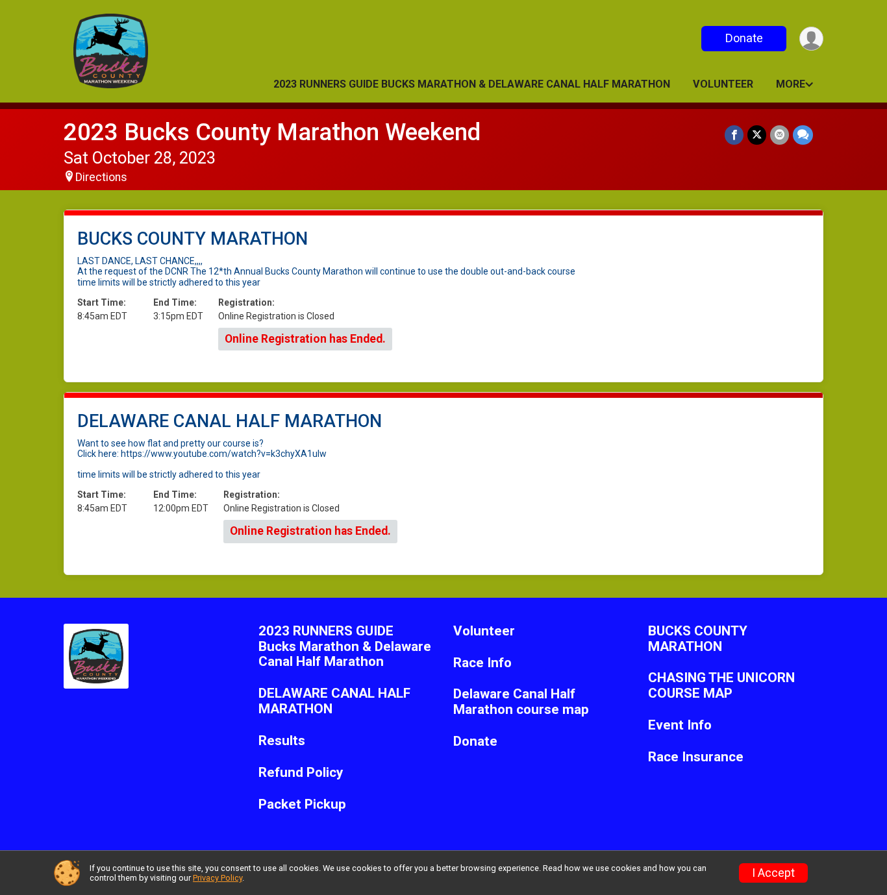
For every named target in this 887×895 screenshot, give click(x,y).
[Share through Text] (803, 134)
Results (281, 740)
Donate (744, 38)
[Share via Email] (779, 134)
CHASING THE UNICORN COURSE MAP (721, 685)
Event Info (680, 725)
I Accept (773, 872)
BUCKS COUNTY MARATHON (697, 639)
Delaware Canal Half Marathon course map (521, 702)
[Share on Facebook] (734, 134)
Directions (101, 177)
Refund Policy (300, 772)
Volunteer (723, 84)
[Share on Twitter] (756, 134)
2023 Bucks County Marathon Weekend (272, 132)
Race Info (482, 663)
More (790, 84)
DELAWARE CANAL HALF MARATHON (334, 701)
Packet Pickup (302, 804)
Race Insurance (695, 757)
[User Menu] (811, 39)
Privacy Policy (217, 878)
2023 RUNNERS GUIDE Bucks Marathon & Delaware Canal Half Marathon (471, 84)
